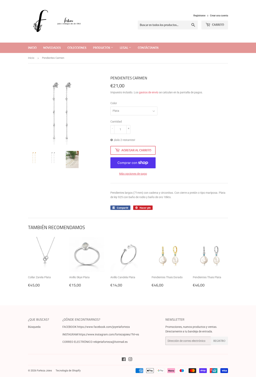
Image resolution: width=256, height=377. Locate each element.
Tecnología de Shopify (68, 370)
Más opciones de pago (133, 173)
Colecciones (76, 47)
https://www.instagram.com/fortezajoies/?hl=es (109, 334)
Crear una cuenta (219, 15)
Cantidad (116, 121)
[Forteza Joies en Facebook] (124, 359)
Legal (124, 47)
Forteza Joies (44, 370)
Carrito (217, 24)
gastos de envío (148, 92)
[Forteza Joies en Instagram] (130, 359)
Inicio (32, 47)
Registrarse (199, 15)
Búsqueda (34, 326)
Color (113, 103)
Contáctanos (148, 47)
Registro (219, 340)
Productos (102, 47)
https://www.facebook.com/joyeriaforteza (103, 326)
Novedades (52, 47)
